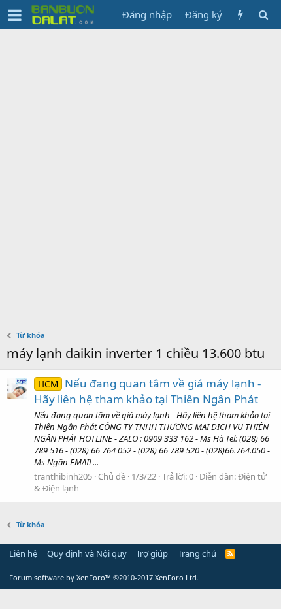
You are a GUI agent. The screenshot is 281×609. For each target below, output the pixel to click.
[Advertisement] (140, 176)
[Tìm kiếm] (263, 15)
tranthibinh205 (63, 476)
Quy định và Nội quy (87, 553)
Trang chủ (197, 553)
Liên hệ (23, 553)
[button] (15, 15)
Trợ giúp (152, 553)
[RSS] (230, 553)
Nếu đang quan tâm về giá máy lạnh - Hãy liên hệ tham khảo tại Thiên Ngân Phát (147, 391)
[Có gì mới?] (240, 15)
